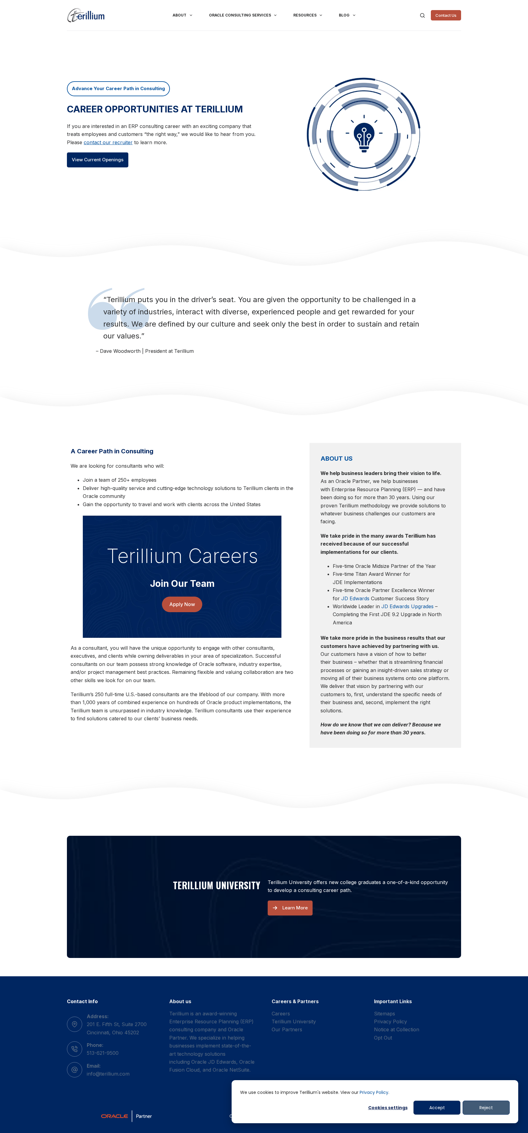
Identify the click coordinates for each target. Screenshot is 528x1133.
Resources (305, 15)
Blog (344, 15)
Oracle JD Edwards (213, 1062)
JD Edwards (355, 598)
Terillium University (294, 1021)
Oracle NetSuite (231, 1070)
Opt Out (383, 1038)
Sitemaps (384, 1014)
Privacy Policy (374, 1092)
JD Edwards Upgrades (407, 606)
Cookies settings (388, 1108)
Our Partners (287, 1029)
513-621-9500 (103, 1053)
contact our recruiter (108, 142)
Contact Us (446, 15)
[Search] (422, 15)
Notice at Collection (396, 1029)
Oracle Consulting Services (240, 15)
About (179, 15)
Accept (437, 1108)
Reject (486, 1108)
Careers (281, 1014)
